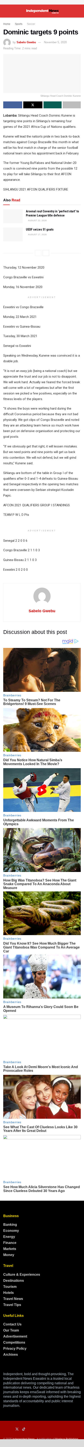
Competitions (14, 1342)
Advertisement (15, 1336)
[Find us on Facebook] (4, 1429)
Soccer (31, 24)
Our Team (11, 1330)
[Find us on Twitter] (17, 1429)
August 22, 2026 (37, 220)
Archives (10, 1354)
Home (6, 24)
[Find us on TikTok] (23, 1429)
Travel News (13, 1299)
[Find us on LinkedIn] (10, 1429)
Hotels (8, 1293)
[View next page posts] (46, 253)
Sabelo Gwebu (26, 42)
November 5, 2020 (55, 42)
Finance (9, 1243)
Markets (9, 1249)
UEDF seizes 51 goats (40, 229)
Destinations (13, 1280)
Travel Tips (12, 1305)
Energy (9, 1237)
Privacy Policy (14, 1348)
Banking (10, 1224)
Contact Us (12, 1324)
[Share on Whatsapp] (53, 104)
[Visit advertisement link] (42, 2)
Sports (18, 24)
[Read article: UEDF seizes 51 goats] (13, 234)
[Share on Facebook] (12, 104)
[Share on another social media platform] (72, 104)
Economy (11, 1230)
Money (8, 1255)
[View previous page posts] (38, 253)
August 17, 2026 (37, 234)
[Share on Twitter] (32, 104)
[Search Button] (79, 11)
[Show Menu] (5, 11)
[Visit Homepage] (42, 11)
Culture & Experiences (21, 1274)
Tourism (10, 1286)
